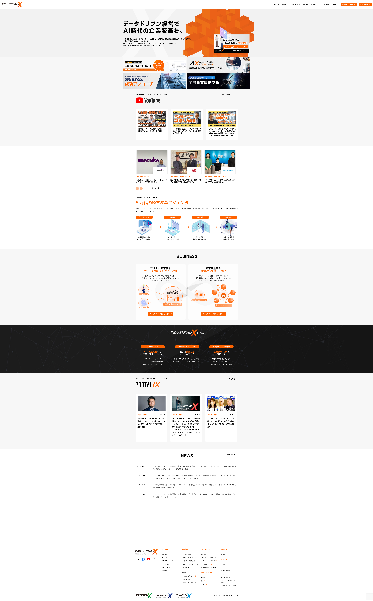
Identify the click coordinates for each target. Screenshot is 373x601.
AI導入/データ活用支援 (189, 561)
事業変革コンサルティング (190, 557)
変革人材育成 (186, 579)
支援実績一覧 (154, 188)
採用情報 (223, 564)
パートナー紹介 (166, 567)
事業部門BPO (186, 567)
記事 (202, 581)
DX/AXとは (165, 570)
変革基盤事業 (185, 572)
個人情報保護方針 (225, 570)
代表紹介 (164, 557)
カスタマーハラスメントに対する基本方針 (229, 581)
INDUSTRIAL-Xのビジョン (169, 561)
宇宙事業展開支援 (206, 564)
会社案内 (276, 4)
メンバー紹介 (165, 564)
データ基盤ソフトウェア (189, 582)
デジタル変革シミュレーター (209, 567)
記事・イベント (316, 4)
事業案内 (284, 4)
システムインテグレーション (190, 564)
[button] (141, 188)
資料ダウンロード (347, 4)
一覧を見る (231, 379)
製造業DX (204, 554)
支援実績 (223, 554)
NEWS (203, 577)
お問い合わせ (364, 4)
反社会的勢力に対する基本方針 (229, 585)
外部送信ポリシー (225, 574)
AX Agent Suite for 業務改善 (208, 557)
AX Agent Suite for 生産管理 (208, 561)
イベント (203, 584)
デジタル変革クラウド (189, 576)
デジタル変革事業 (186, 554)
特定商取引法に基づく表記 (228, 577)
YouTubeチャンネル (228, 94)
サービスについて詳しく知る (159, 314)
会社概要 (164, 554)
